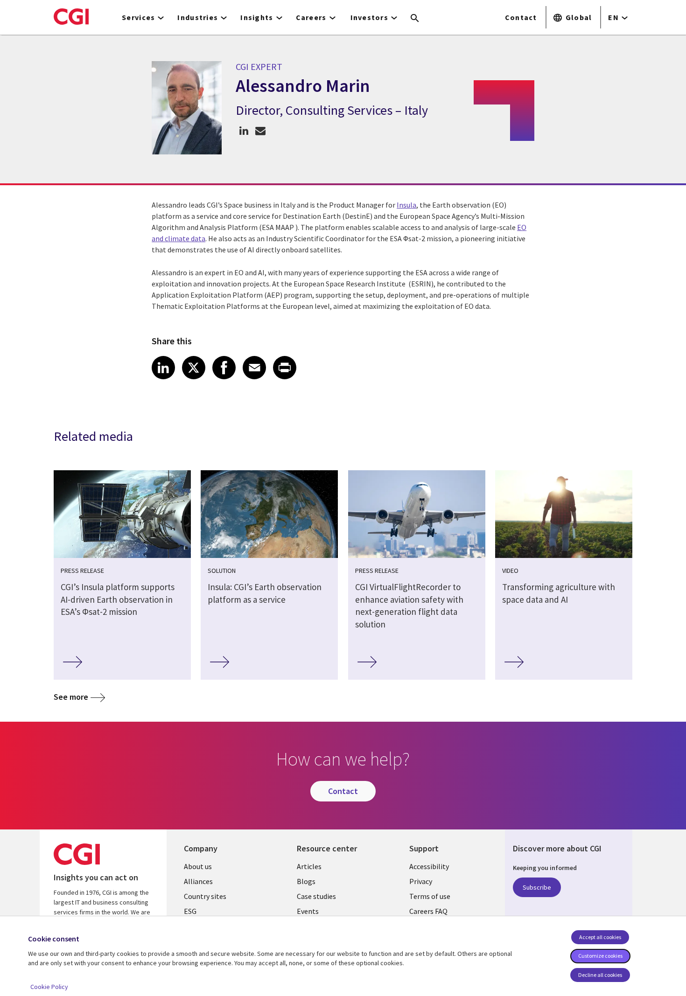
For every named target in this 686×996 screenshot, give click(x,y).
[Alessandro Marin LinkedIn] (244, 130)
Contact (521, 17)
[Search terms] (415, 18)
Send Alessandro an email (260, 130)
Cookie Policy (49, 986)
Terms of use (429, 896)
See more (71, 696)
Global (579, 17)
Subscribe (537, 887)
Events (308, 911)
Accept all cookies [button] (600, 936)
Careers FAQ (428, 911)
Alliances (198, 881)
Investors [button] (369, 17)
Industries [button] (197, 17)
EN (613, 17)
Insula (406, 204)
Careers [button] (311, 17)
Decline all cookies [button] (600, 974)
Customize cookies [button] (600, 955)
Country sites (205, 896)
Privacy (420, 881)
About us (198, 866)
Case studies (316, 896)
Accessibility (429, 866)
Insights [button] (256, 17)
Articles (309, 866)
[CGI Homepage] (71, 16)
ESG (190, 911)
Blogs (306, 881)
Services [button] (138, 17)
